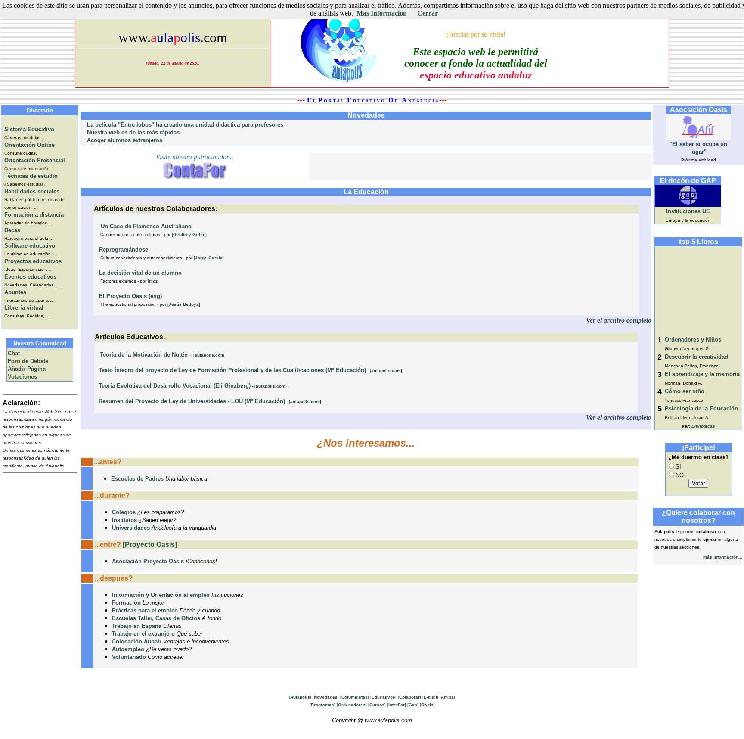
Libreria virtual (23, 307)
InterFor (396, 704)
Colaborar (409, 697)
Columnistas (354, 697)
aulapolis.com (209, 355)
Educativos (383, 697)
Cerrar (427, 13)
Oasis (427, 704)
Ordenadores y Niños (693, 339)
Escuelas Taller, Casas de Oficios (156, 618)
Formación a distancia (34, 214)
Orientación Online (29, 145)
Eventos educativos (30, 276)
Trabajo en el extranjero (143, 633)
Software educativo (29, 245)
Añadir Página (27, 369)
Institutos (124, 520)
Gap (413, 704)
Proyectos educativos (33, 261)
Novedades (326, 697)
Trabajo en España (136, 626)
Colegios (124, 512)
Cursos (376, 704)
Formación (126, 602)
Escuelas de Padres (137, 478)
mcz (153, 281)
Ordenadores (352, 704)
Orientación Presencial (34, 160)
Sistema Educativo (29, 129)
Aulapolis (300, 697)
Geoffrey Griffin (189, 234)
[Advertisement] (480, 166)
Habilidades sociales (31, 191)
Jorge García (209, 257)
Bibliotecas (703, 426)
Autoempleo (128, 649)
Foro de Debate (28, 361)
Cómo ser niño (684, 391)
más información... (722, 557)
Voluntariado (129, 657)
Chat (14, 353)
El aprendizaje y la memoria (702, 374)
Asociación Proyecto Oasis (148, 561)
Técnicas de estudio (31, 176)
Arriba (447, 697)
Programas (322, 704)
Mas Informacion (381, 13)
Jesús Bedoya (184, 304)
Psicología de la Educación (701, 408)
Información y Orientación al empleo (161, 595)
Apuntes (15, 292)
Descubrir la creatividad (696, 357)
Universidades (131, 528)
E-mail (430, 697)
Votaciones (22, 376)
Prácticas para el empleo (145, 610)
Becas (12, 230)
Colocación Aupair (136, 641)
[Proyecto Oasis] (150, 544)
